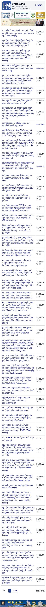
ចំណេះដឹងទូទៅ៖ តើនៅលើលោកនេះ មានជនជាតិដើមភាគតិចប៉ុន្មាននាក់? (16, 124)
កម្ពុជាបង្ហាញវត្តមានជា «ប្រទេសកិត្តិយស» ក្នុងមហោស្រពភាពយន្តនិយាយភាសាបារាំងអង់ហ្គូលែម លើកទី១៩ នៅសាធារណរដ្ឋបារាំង (17, 544)
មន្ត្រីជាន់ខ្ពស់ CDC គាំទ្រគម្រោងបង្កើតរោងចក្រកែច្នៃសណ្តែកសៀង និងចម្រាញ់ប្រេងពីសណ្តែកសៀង (16, 400)
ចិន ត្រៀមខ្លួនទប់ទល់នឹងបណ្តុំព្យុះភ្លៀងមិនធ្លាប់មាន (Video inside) (17, 486)
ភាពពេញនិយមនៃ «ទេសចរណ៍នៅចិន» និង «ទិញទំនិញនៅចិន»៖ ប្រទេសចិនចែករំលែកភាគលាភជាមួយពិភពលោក (16, 263)
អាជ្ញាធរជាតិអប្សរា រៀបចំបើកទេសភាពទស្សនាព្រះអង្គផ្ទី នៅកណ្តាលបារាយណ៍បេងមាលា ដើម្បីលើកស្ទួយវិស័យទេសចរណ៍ (17, 188)
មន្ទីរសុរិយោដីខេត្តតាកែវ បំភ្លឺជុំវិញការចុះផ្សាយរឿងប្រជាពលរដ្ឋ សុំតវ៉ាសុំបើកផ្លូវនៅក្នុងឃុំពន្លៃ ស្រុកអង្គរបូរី (17, 580)
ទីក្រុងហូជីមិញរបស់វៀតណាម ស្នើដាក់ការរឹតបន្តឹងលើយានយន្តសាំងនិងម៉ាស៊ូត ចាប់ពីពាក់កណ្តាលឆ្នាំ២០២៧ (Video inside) (16, 381)
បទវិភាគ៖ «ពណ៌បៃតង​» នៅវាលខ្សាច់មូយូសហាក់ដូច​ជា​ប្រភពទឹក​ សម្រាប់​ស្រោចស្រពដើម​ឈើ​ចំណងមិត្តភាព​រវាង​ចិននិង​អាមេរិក (17, 273)
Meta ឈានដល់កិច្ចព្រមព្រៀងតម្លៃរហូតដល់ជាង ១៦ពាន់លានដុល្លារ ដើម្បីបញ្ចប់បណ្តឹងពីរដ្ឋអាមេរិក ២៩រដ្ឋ (17, 68)
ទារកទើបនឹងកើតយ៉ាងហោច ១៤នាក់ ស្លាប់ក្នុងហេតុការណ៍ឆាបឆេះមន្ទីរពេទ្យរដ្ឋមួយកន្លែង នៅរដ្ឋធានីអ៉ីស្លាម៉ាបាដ (18, 156)
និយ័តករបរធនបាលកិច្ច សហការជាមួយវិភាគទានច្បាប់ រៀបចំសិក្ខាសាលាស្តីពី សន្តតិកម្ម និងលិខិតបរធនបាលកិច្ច (18, 218)
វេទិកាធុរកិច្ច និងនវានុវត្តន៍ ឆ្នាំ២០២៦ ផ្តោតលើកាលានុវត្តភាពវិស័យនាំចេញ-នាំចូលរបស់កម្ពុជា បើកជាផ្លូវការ (16, 520)
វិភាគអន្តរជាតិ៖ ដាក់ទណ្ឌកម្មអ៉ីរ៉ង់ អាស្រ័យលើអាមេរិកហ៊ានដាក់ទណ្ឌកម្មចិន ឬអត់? (17, 102)
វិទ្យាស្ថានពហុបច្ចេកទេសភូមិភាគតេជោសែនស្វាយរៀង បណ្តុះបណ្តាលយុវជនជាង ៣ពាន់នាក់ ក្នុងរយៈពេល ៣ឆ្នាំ (18, 390)
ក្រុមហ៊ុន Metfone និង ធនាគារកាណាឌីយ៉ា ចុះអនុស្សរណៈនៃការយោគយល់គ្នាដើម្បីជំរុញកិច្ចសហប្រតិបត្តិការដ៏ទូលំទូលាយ (17, 418)
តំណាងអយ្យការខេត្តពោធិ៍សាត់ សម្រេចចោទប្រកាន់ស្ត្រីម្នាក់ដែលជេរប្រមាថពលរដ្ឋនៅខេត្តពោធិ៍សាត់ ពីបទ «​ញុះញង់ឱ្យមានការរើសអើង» (17, 295)
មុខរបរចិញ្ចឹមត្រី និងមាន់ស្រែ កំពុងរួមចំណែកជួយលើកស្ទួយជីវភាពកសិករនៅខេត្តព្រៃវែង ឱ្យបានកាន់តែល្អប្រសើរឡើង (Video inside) (16, 531)
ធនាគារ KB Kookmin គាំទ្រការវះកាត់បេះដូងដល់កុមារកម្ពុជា (18, 439)
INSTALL (39, 5)
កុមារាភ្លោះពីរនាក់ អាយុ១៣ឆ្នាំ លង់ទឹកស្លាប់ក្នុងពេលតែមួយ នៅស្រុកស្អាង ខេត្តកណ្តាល (17, 409)
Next (15, 591)
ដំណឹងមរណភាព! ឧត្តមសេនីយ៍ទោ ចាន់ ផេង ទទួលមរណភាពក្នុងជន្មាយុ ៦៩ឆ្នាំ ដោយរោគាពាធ (17, 178)
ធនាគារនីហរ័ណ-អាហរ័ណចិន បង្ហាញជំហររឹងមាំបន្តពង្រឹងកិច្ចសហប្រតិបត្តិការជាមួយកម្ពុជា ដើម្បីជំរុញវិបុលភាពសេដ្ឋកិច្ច (18, 33)
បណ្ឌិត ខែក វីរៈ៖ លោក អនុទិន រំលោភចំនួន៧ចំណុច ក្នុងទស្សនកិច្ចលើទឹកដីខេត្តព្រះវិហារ (16, 198)
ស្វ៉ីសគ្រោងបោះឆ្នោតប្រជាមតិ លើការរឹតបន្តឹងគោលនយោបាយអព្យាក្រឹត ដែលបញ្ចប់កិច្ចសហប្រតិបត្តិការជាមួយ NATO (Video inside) (16, 429)
